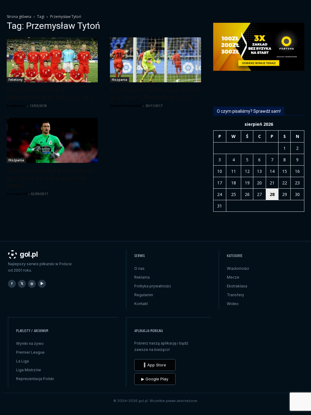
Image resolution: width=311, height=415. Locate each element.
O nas (139, 268)
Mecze (233, 277)
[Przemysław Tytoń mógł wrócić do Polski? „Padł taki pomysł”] (155, 59)
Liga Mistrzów (28, 370)
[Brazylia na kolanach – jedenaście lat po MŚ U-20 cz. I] (52, 59)
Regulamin (143, 295)
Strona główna (19, 16)
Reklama (142, 277)
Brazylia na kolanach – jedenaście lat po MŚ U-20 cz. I (50, 93)
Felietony (15, 79)
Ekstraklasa (237, 286)
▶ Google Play (154, 378)
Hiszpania (119, 79)
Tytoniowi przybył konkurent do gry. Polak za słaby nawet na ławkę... (50, 178)
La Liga (22, 361)
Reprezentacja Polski (35, 378)
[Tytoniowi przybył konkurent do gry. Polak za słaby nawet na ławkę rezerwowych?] (52, 140)
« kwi (218, 215)
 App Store (154, 364)
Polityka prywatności (152, 286)
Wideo (233, 303)
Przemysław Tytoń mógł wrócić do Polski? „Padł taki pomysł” (154, 93)
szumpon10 (17, 193)
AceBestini (16, 105)
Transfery (235, 295)
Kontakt (141, 303)
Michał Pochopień (125, 105)
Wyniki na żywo (30, 343)
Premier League (30, 352)
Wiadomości (238, 268)
